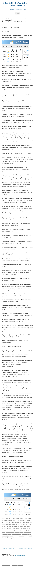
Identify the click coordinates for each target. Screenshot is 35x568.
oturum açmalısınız (20, 555)
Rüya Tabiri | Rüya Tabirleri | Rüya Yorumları (17, 4)
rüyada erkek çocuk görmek (8, 526)
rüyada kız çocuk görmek (12, 532)
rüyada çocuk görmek (19, 522)
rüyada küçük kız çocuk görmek (13, 534)
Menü (17, 13)
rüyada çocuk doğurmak (8, 522)
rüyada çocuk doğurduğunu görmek (22, 520)
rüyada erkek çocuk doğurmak (23, 524)
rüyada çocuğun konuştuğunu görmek (17, 518)
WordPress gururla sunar (17, 565)
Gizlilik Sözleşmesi (6, 565)
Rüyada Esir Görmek (8, 548)
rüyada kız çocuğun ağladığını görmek (15, 528)
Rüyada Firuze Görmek (26, 548)
